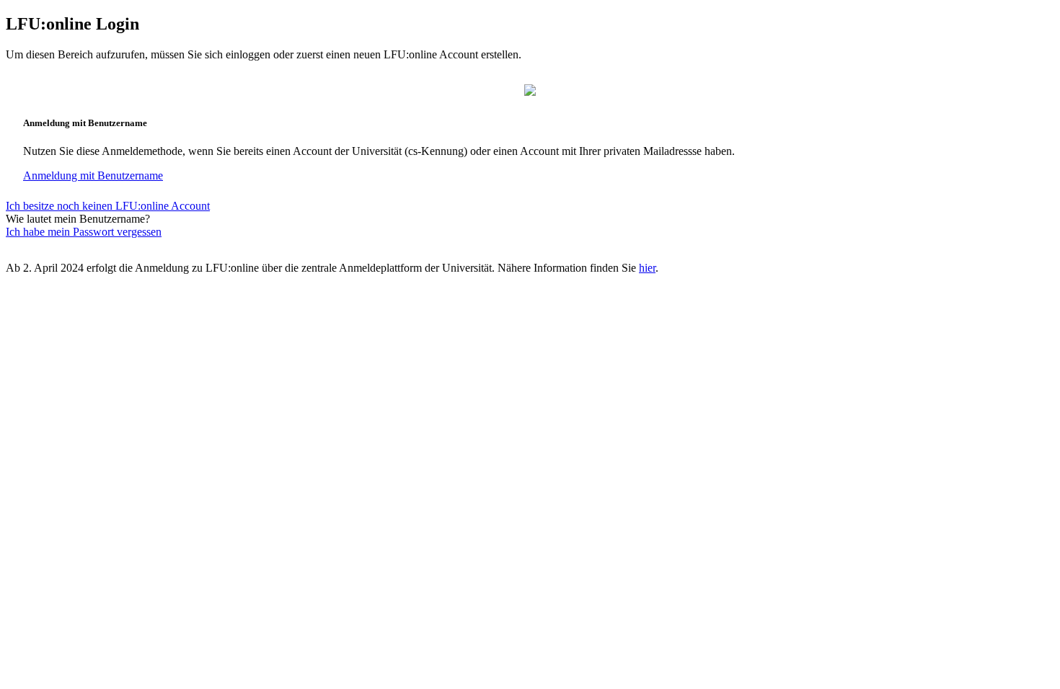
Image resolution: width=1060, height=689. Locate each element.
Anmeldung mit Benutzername (93, 175)
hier (647, 268)
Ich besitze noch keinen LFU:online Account (108, 206)
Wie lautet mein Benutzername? (78, 219)
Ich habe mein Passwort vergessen (84, 232)
